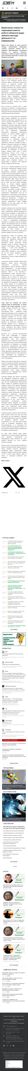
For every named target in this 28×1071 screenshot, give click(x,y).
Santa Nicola (8, 720)
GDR (6, 651)
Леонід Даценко (17, 889)
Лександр (8, 729)
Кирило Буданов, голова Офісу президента (14, 837)
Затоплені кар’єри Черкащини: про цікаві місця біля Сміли (13, 658)
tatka (6, 696)
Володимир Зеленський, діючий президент (14, 830)
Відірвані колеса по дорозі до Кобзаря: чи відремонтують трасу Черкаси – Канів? (12, 904)
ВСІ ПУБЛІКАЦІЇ (14, 965)
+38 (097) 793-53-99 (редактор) (13, 1028)
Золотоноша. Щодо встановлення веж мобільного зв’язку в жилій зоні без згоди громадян (14, 756)
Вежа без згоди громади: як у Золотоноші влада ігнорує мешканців (14, 744)
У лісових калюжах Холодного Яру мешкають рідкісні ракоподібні (13, 692)
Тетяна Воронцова (18, 907)
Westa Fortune (9, 662)
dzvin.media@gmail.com (11, 1026)
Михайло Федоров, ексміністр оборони (13, 835)
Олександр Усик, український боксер (12, 839)
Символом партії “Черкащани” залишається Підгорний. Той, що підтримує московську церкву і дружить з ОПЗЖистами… (12, 957)
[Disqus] (14, 513)
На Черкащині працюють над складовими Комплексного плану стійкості (12, 667)
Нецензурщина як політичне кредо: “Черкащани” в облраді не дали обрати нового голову (14, 939)
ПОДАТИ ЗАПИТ (14, 763)
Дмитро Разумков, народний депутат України (14, 848)
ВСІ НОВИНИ (14, 629)
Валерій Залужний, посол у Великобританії (14, 833)
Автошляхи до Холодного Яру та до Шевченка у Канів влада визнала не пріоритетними (13, 886)
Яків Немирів (16, 924)
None (6, 671)
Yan (6, 708)
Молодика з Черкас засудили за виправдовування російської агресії (10, 704)
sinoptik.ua (18, 1067)
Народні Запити (10, 740)
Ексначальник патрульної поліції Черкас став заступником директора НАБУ (13, 736)
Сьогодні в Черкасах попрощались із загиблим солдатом (13, 716)
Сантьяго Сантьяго (10, 686)
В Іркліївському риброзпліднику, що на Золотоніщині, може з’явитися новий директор (13, 682)
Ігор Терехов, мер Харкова (10, 845)
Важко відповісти (8, 857)
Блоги (12, 889)
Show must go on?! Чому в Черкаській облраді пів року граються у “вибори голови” (13, 921)
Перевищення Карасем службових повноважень (11, 750)
